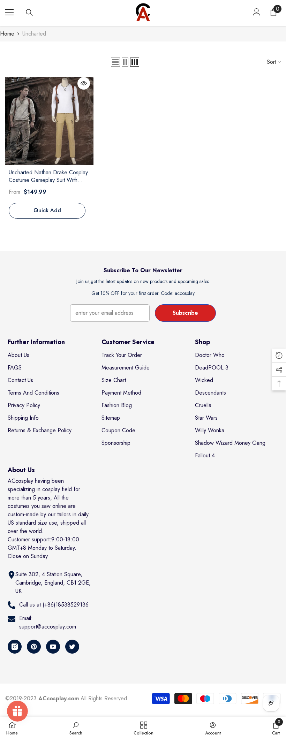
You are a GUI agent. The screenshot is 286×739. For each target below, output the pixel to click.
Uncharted (34, 34)
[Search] (29, 12)
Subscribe (185, 313)
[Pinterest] (34, 647)
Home (7, 34)
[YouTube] (53, 647)
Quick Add (47, 210)
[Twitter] (72, 647)
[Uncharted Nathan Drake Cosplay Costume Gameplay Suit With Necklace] (49, 121)
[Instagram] (15, 647)
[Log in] (257, 12)
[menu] (9, 12)
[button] (115, 62)
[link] (76, 728)
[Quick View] (83, 83)
